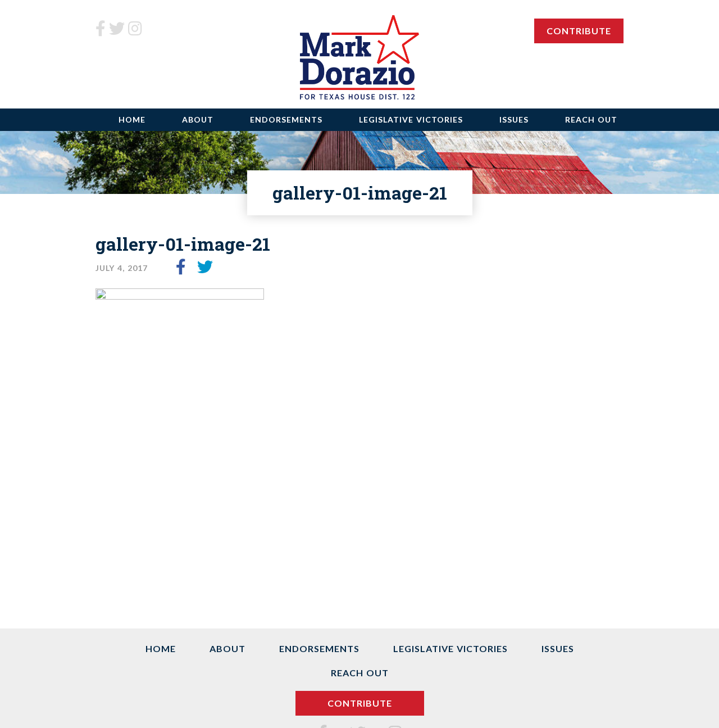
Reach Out (591, 119)
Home (132, 119)
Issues (514, 119)
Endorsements (286, 119)
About (197, 119)
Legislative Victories (411, 119)
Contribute (579, 30)
